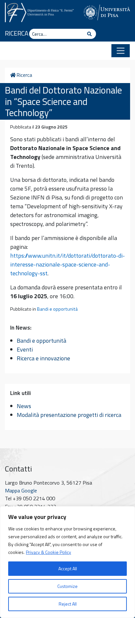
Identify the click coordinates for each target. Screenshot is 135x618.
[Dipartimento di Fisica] (39, 11)
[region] (67, 562)
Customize (67, 586)
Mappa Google (21, 490)
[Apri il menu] (120, 50)
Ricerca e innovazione (43, 358)
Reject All (68, 603)
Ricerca (16, 33)
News (24, 406)
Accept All (67, 568)
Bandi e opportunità (57, 309)
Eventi (25, 349)
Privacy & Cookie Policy (48, 552)
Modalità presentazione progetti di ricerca (69, 414)
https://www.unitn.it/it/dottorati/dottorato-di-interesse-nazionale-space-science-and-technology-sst (67, 264)
